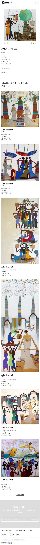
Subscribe (34, 520)
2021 (2, 131)
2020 (2, 377)
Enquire (3, 72)
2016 (2, 481)
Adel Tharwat (10, 48)
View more (20, 494)
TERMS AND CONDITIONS (23, 530)
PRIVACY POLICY (6, 530)
